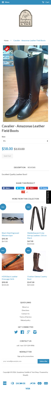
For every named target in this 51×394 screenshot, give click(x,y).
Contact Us (25, 314)
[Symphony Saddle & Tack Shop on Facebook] (22, 333)
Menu (7, 2)
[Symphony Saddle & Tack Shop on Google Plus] (28, 333)
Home (6, 40)
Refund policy (25, 320)
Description (20, 167)
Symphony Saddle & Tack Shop (28, 372)
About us (25, 307)
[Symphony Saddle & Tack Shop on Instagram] (35, 333)
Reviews (31, 167)
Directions (25, 310)
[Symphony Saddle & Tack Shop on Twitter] (16, 333)
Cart (47, 2)
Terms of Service (25, 317)
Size (3, 136)
